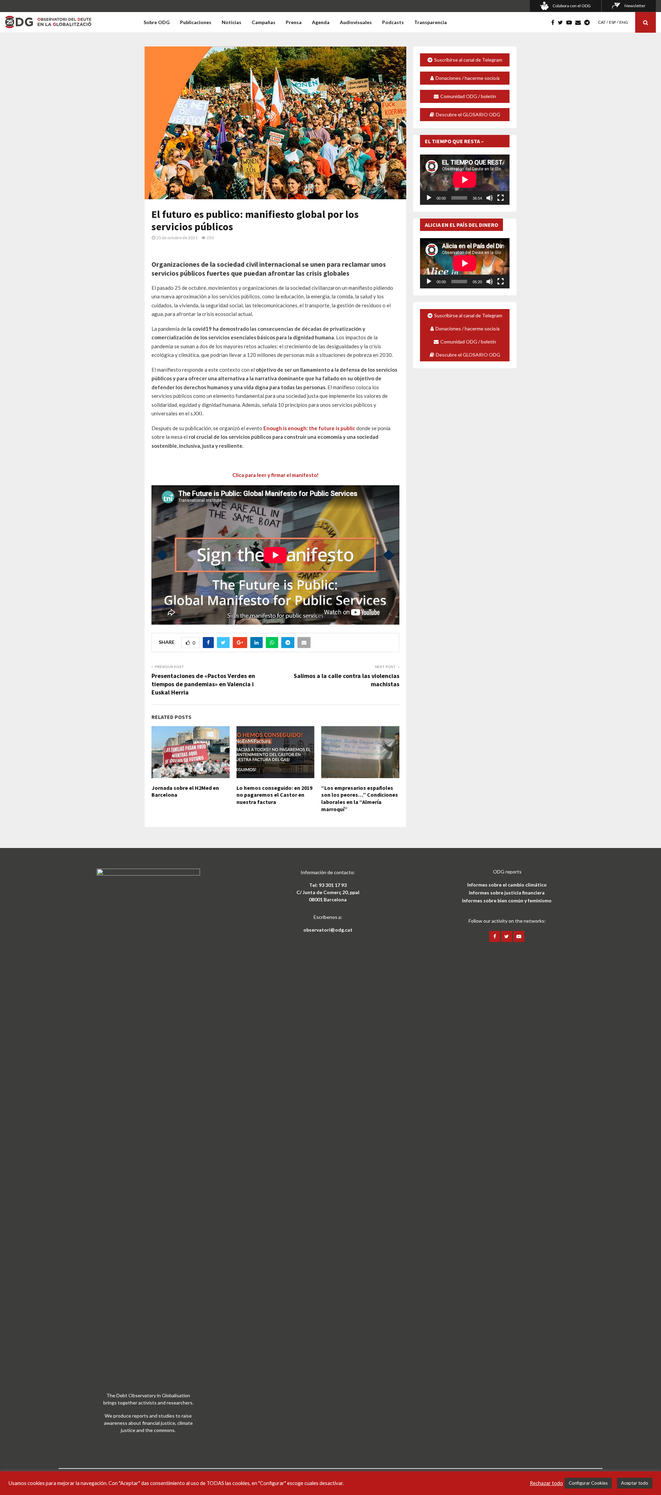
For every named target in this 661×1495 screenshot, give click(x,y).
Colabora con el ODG (572, 5)
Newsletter (635, 5)
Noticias (231, 22)
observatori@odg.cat (328, 930)
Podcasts (393, 22)
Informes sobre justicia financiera (507, 892)
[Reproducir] (429, 197)
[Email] (579, 22)
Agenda (320, 22)
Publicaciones (195, 22)
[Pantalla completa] (500, 197)
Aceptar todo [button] (634, 1483)
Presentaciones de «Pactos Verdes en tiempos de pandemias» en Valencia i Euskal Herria (203, 684)
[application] (465, 180)
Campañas (263, 22)
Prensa (294, 22)
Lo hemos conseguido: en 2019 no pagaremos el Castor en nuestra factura (274, 795)
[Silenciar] (489, 197)
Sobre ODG (157, 22)
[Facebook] (554, 22)
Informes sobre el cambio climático (507, 885)
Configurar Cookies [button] (588, 1483)
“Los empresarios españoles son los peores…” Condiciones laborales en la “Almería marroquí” (359, 798)
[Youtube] (570, 22)
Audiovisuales (356, 22)
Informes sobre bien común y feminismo (507, 900)
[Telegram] (588, 22)
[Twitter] (562, 22)
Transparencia (430, 22)
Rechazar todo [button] (546, 1483)
